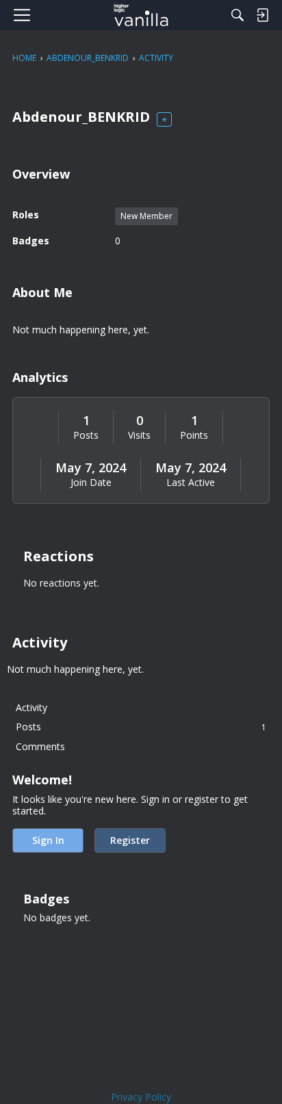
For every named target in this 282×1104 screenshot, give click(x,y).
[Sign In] (262, 15)
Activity (31, 707)
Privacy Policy (141, 1096)
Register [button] (130, 840)
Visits (139, 435)
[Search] (237, 15)
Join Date (91, 482)
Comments (40, 746)
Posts (86, 435)
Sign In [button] (48, 840)
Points (194, 435)
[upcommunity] (141, 15)
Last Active (190, 482)
